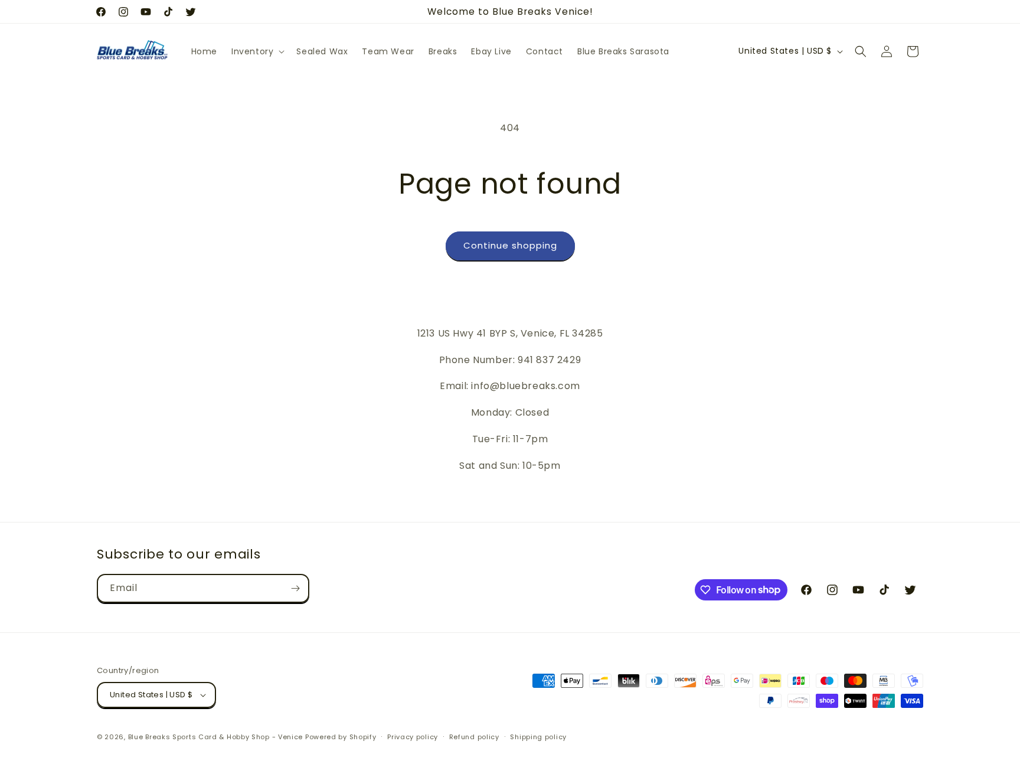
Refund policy (474, 737)
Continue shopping (510, 245)
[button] (256, 51)
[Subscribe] (295, 588)
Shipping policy (538, 737)
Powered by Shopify (341, 737)
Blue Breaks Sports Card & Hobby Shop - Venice (215, 737)
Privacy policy (412, 737)
